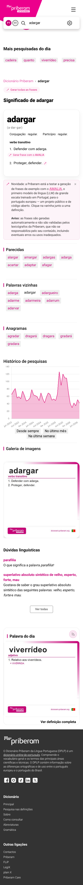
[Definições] (70, 23)
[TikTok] (21, 782)
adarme (13, 300)
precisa (68, 60)
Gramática (9, 830)
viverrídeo (49, 60)
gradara (13, 344)
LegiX (6, 867)
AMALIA (55, 189)
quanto (29, 60)
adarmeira (32, 300)
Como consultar (13, 819)
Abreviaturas (11, 824)
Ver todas (41, 609)
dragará (31, 336)
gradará (66, 336)
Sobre (6, 814)
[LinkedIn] (28, 782)
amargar (30, 257)
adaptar (30, 265)
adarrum (52, 300)
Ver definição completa (58, 722)
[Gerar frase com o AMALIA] (45, 163)
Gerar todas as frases (23, 89)
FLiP (6, 862)
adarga (66, 257)
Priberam (8, 857)
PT (8, 23)
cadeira (10, 60)
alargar (13, 257)
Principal (8, 804)
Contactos (9, 852)
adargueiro (50, 293)
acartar (13, 265)
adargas (49, 257)
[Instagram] (13, 782)
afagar (47, 265)
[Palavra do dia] (73, 634)
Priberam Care (12, 877)
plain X (7, 872)
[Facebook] (6, 782)
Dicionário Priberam (18, 81)
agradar (13, 336)
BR (15, 23)
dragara (48, 336)
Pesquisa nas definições (18, 809)
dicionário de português (21, 755)
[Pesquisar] (23, 23)
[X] (35, 782)
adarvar (13, 308)
